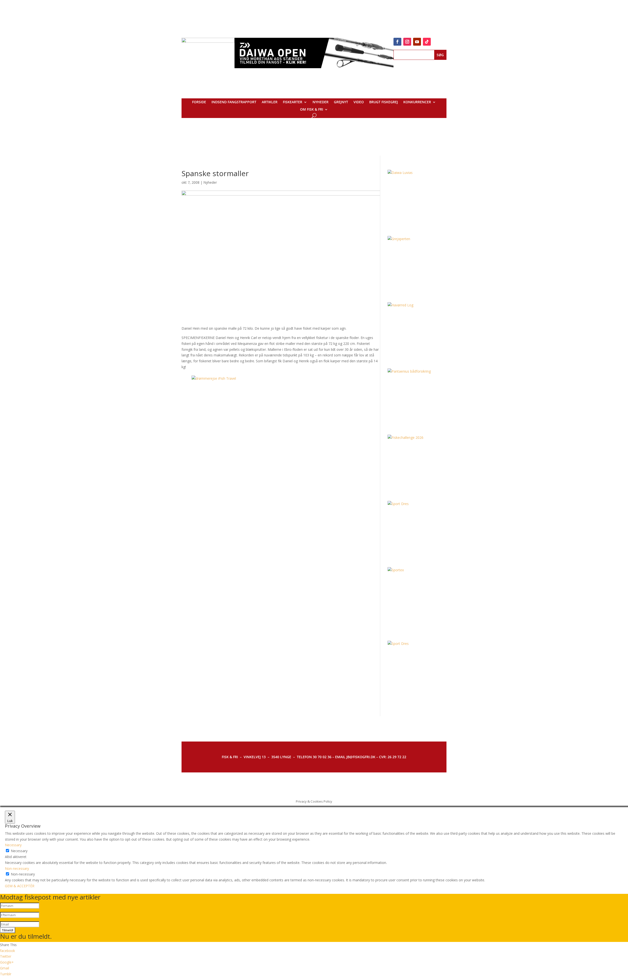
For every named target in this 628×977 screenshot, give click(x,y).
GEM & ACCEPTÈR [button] (19, 886)
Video (358, 102)
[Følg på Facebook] (397, 42)
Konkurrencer (417, 102)
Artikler (269, 102)
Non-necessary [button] (17, 868)
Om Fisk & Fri (311, 110)
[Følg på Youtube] (417, 42)
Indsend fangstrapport (233, 102)
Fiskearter (292, 102)
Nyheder (320, 102)
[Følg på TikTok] (427, 42)
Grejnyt (341, 102)
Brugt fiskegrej (383, 102)
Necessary (19, 850)
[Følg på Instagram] (407, 42)
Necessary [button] (13, 845)
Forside (199, 102)
